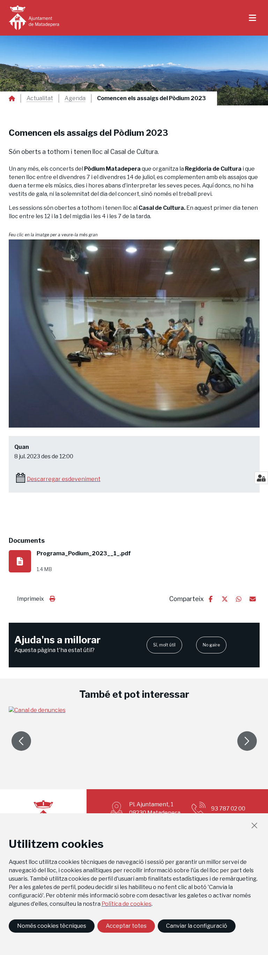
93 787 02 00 (228, 808)
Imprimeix (30, 598)
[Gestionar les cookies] (261, 478)
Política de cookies (126, 904)
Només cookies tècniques (51, 926)
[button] (134, 333)
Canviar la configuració (196, 926)
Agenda (75, 98)
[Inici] (34, 18)
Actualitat (40, 98)
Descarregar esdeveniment (63, 479)
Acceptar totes (126, 926)
